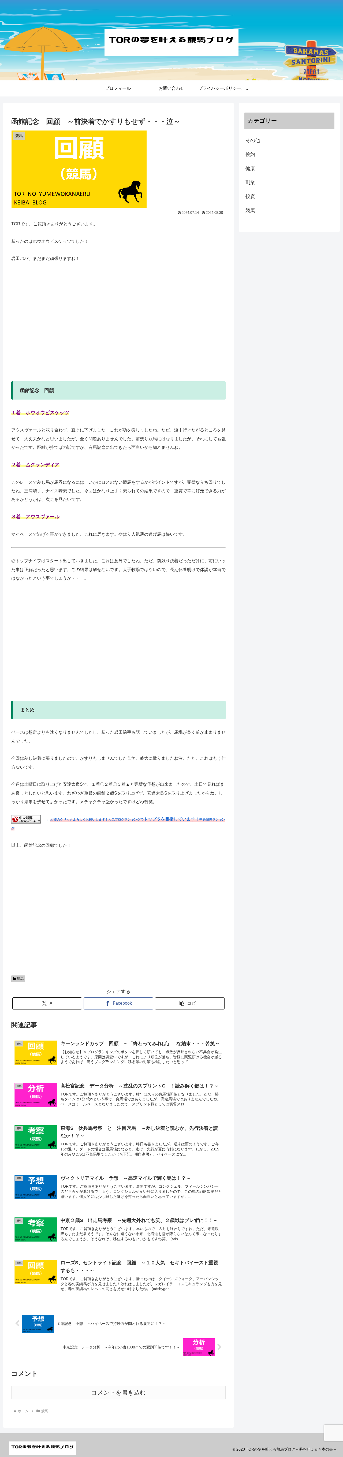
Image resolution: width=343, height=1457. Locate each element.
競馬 (20, 979)
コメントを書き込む (118, 1392)
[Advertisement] (118, 326)
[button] (190, 1003)
